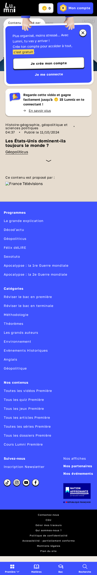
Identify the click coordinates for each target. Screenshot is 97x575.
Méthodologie (16, 315)
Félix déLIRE (15, 247)
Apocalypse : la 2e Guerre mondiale (35, 274)
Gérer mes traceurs (49, 525)
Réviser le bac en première (28, 297)
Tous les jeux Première (24, 408)
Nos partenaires (77, 466)
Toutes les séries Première (27, 426)
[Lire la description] (48, 160)
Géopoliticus (16, 151)
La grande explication (24, 221)
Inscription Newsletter (24, 467)
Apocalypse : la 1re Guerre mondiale (36, 265)
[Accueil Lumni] (10, 7)
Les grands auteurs (21, 332)
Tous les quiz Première (24, 400)
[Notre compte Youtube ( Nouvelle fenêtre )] (26, 482)
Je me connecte (49, 74)
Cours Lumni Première (23, 444)
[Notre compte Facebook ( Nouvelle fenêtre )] (35, 482)
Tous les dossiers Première (27, 435)
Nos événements (78, 473)
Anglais (10, 359)
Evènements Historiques (26, 350)
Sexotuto (12, 256)
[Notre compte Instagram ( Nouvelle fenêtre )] (16, 482)
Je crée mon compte (49, 63)
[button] (12, 568)
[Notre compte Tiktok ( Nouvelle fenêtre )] (7, 482)
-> (37, 111)
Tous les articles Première (27, 417)
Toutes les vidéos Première (28, 391)
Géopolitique (15, 368)
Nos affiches (74, 458)
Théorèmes (13, 324)
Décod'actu (14, 230)
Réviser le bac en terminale (28, 306)
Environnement (17, 341)
